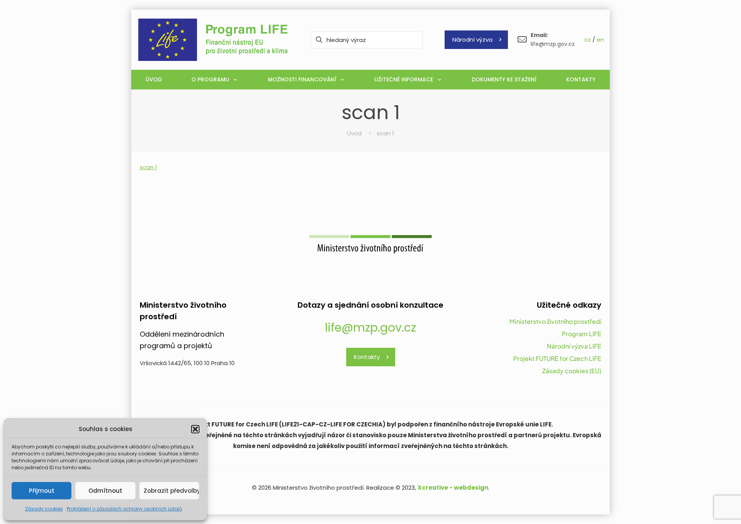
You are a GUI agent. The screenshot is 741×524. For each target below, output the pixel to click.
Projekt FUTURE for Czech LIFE (557, 358)
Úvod (354, 133)
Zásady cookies (44, 508)
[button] (195, 429)
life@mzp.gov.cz (370, 327)
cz (587, 39)
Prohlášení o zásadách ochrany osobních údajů (124, 508)
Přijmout (41, 491)
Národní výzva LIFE (574, 346)
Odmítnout (105, 491)
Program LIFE (581, 334)
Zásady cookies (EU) (571, 371)
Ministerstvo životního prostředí (555, 321)
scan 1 (148, 167)
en (600, 39)
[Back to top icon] (704, 508)
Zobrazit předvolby (171, 491)
